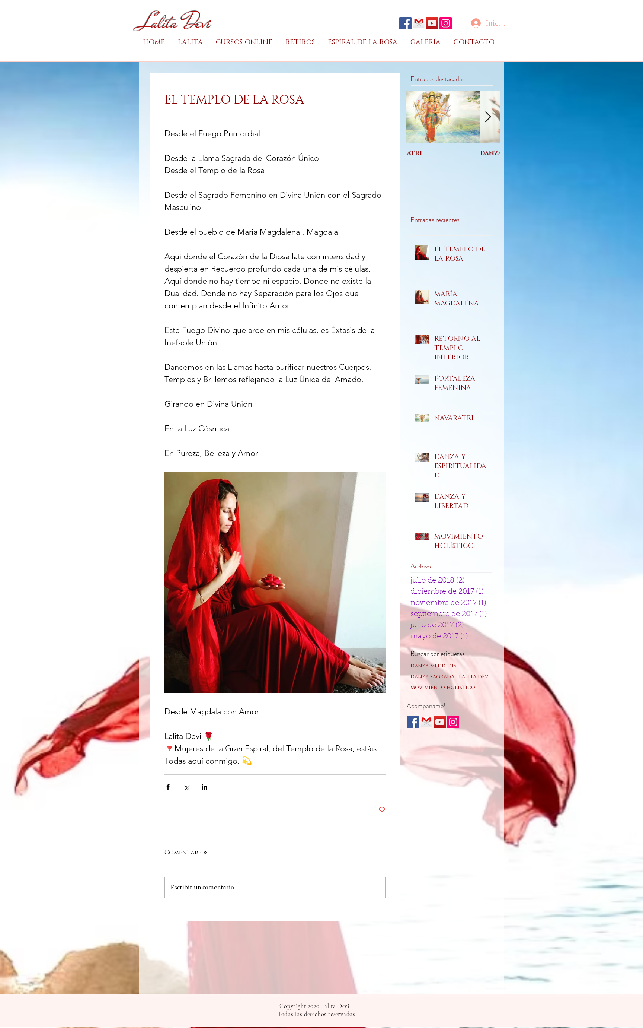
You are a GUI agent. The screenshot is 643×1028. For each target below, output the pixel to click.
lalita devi (474, 676)
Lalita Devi (175, 23)
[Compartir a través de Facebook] (168, 786)
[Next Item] (487, 117)
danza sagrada (432, 676)
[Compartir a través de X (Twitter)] (186, 786)
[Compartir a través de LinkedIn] (204, 786)
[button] (247, 43)
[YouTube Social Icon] (432, 23)
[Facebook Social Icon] (405, 23)
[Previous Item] (417, 117)
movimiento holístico (442, 687)
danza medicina (433, 666)
